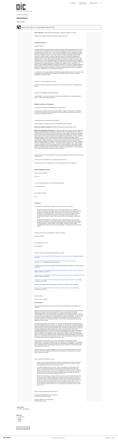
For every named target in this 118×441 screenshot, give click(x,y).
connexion (107, 437)
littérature (20, 419)
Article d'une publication (23, 409)
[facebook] (4, 438)
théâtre (19, 421)
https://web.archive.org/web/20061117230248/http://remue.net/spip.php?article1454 (54, 256)
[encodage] (100, 3)
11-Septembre (21, 416)
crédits (112, 437)
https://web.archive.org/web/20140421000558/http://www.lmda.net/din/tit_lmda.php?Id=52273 (56, 279)
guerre (19, 418)
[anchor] (9, 438)
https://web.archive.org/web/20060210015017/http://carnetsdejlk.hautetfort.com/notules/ (55, 287)
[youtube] (8, 438)
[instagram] (6, 438)
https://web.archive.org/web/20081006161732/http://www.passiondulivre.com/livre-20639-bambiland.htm (58, 270)
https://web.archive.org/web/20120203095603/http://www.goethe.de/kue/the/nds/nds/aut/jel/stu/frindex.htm (59, 275)
